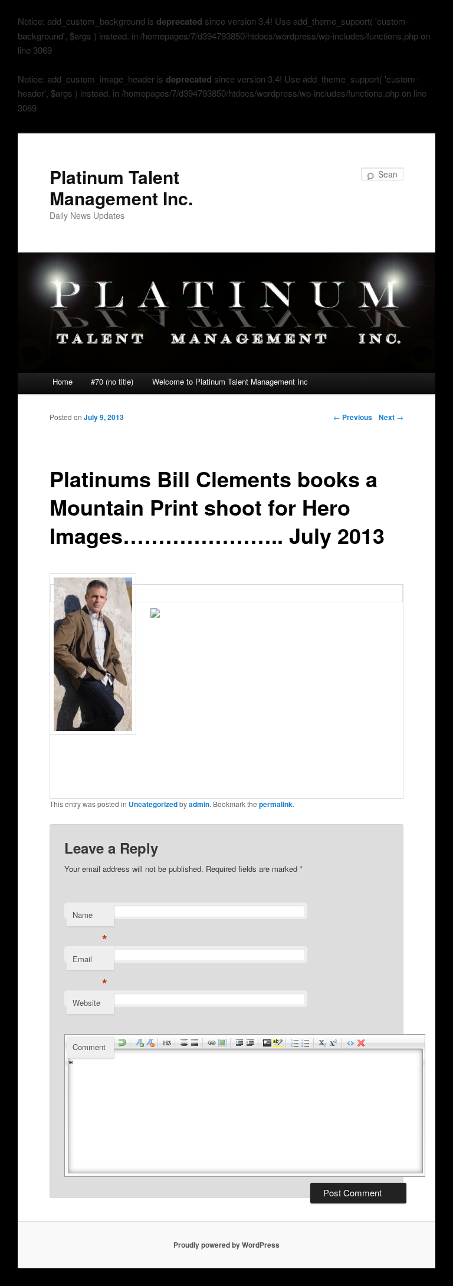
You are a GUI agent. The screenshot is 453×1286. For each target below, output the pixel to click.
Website (86, 1002)
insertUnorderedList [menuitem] (305, 1043)
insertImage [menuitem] (222, 1043)
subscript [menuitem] (322, 1043)
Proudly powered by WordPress (226, 1244)
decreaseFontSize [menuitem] (150, 1043)
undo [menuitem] (122, 1043)
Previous (352, 417)
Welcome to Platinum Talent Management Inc (230, 381)
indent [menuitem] (239, 1043)
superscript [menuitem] (333, 1043)
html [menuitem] (350, 1043)
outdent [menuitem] (250, 1043)
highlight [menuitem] (278, 1043)
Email (90, 961)
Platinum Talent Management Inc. (121, 187)
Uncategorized (153, 804)
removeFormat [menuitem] (361, 1043)
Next (391, 417)
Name (90, 917)
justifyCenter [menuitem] (184, 1043)
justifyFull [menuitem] (194, 1043)
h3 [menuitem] (167, 1043)
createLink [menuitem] (211, 1043)
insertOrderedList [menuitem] (295, 1043)
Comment (89, 1046)
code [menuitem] (267, 1043)
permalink (276, 804)
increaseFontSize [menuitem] (139, 1043)
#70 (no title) (112, 381)
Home (62, 381)
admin (199, 804)
